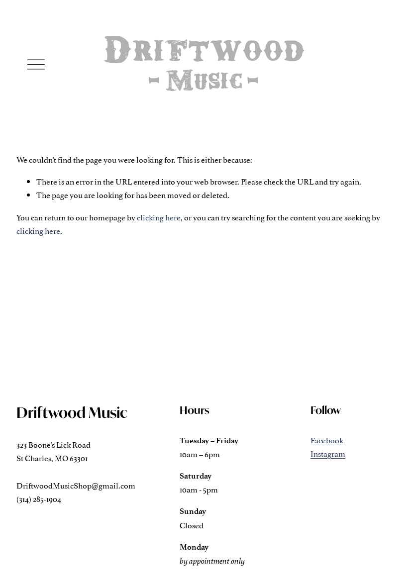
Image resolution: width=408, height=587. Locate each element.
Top (386, 565)
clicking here (159, 217)
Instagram (327, 453)
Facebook (326, 440)
